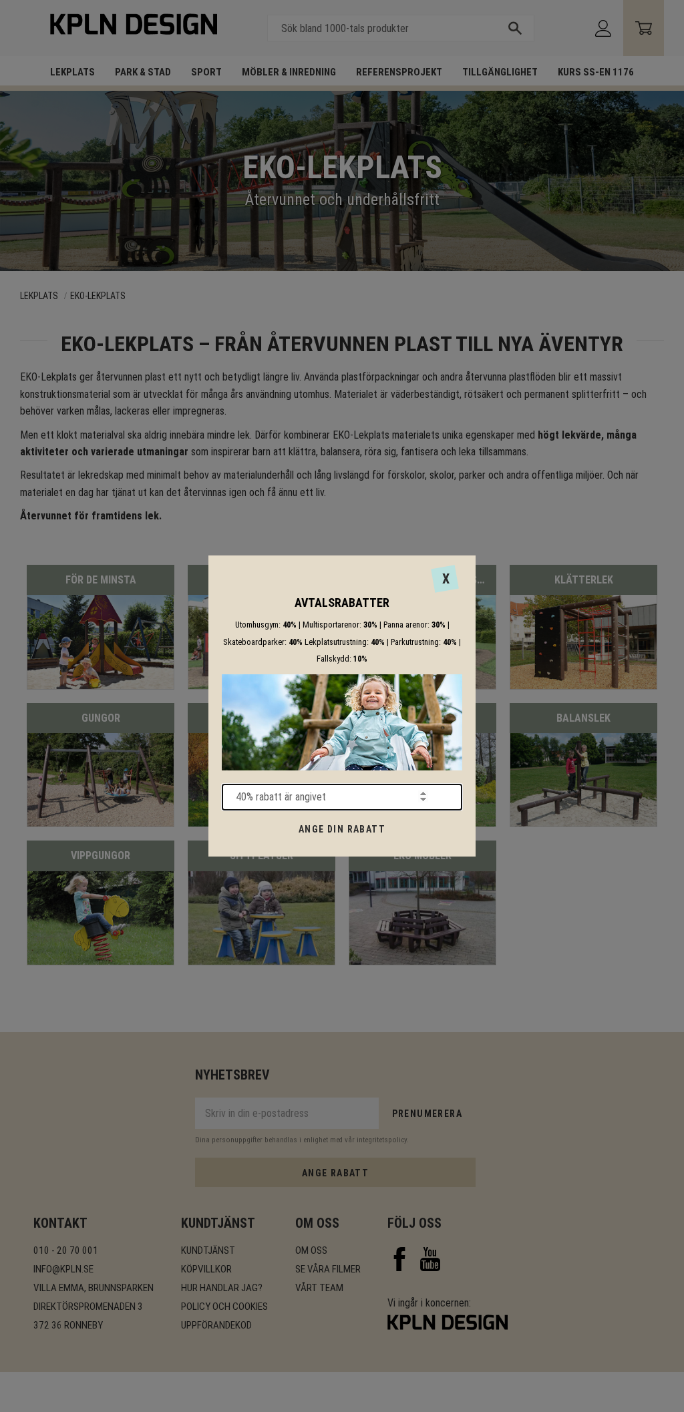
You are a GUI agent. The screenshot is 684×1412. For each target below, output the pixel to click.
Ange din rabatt (342, 829)
